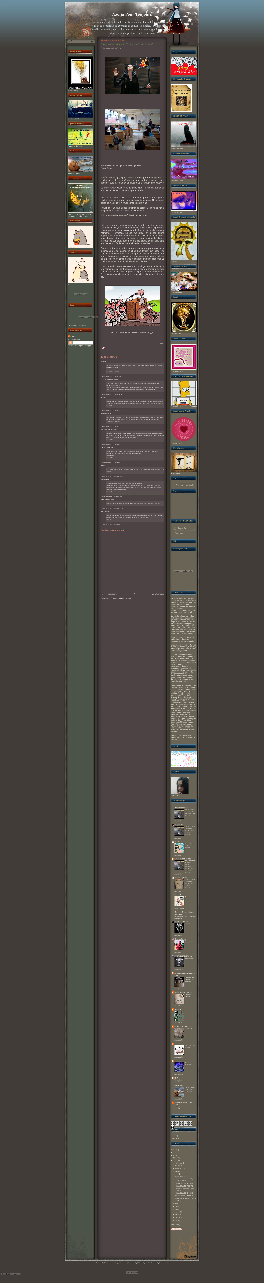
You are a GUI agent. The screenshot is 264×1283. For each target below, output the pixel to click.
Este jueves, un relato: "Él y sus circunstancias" (127, 44)
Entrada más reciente (109, 594)
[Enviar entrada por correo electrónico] (102, 345)
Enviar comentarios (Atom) (121, 598)
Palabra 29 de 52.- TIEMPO (184, 1186)
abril (176, 1209)
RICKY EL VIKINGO (181, 922)
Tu (186, 897)
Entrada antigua (158, 594)
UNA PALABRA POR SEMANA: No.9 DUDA (190, 1089)
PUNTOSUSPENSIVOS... (183, 956)
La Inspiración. (179, 1107)
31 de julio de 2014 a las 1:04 (111, 426)
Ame (102, 397)
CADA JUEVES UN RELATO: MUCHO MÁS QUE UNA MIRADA (190, 830)
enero (177, 1217)
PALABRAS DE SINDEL (182, 859)
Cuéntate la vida (180, 842)
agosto (177, 1171)
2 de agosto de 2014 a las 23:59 (112, 508)
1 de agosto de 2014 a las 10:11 (112, 476)
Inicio (135, 593)
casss (102, 361)
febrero (177, 1214)
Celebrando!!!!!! (180, 1176)
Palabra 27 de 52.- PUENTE (184, 1196)
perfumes (175, 1138)
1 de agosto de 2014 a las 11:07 (112, 496)
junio (176, 1203)
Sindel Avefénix (105, 479)
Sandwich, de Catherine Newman (189, 845)
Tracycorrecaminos (181, 807)
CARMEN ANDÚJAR (107, 447)
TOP (161, 344)
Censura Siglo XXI (180, 878)
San (102, 465)
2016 (175, 1155)
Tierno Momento (180, 895)
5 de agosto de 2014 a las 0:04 (112, 524)
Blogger (88, 346)
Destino (187, 923)
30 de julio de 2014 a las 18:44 (112, 394)
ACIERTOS (188, 1028)
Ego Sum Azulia (180, 528)
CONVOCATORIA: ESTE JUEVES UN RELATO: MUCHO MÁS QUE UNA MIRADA (190, 866)
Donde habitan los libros (183, 992)
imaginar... (178, 1009)
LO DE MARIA (179, 1085)
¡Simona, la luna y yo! (182, 939)
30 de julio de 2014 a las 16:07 (112, 376)
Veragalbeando (179, 1080)
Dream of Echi (163, 1263)
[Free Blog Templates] (176, 1229)
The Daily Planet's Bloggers (142, 332)
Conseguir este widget (183, 485)
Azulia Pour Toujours (132, 14)
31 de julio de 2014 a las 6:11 (111, 462)
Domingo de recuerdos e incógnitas (189, 960)
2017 (175, 1152)
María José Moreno (106, 499)
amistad (174, 1136)
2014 (175, 1160)
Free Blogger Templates (119, 1263)
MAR (176, 1078)
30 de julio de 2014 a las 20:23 (112, 410)
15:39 (120, 48)
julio (176, 1174)
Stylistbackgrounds (143, 1263)
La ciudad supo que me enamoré (185, 916)
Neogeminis (178, 825)
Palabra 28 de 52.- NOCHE (184, 1193)
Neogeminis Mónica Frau (107, 429)
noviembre (178, 1163)
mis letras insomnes (181, 1061)
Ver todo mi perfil (74, 340)
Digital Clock (82, 325)
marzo (177, 1212)
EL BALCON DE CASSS (182, 1026)
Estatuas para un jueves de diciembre (189, 979)
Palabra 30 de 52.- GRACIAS (184, 1183)
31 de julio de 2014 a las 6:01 (111, 444)
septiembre (178, 1168)
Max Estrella (104, 511)
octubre (177, 1166)
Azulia (72, 336)
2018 (175, 1150)
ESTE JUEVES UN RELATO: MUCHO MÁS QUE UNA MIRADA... (190, 883)
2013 (175, 1221)
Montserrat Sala (105, 413)
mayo (177, 1206)
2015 (175, 1158)
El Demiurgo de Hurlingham (108, 379)
